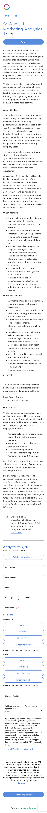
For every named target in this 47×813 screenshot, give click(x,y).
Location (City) (12, 607)
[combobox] (5, 600)
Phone (28, 597)
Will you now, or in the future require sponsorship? (21, 707)
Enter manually (23, 644)
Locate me (8, 614)
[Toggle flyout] (18, 599)
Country (9, 597)
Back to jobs (11, 15)
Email (8, 588)
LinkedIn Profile (12, 696)
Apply (24, 42)
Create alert (16, 532)
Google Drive (23, 638)
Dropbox (23, 631)
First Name (10, 568)
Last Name (10, 578)
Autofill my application (23, 557)
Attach (23, 625)
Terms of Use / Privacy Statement (18, 749)
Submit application (23, 794)
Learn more (23, 783)
